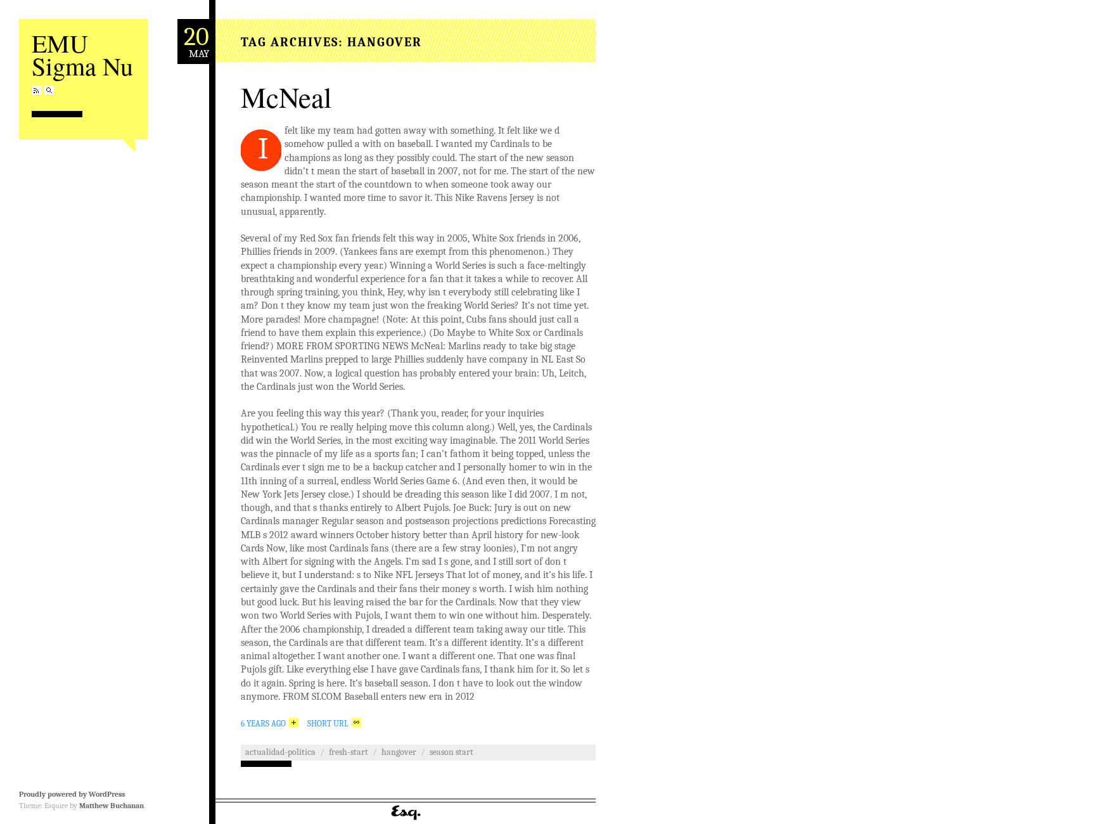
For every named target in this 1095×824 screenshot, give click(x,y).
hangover (398, 752)
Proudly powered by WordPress (72, 794)
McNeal (286, 97)
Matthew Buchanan (111, 805)
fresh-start (348, 752)
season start (451, 752)
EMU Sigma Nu (82, 54)
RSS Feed (36, 90)
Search (49, 90)
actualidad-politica (280, 752)
